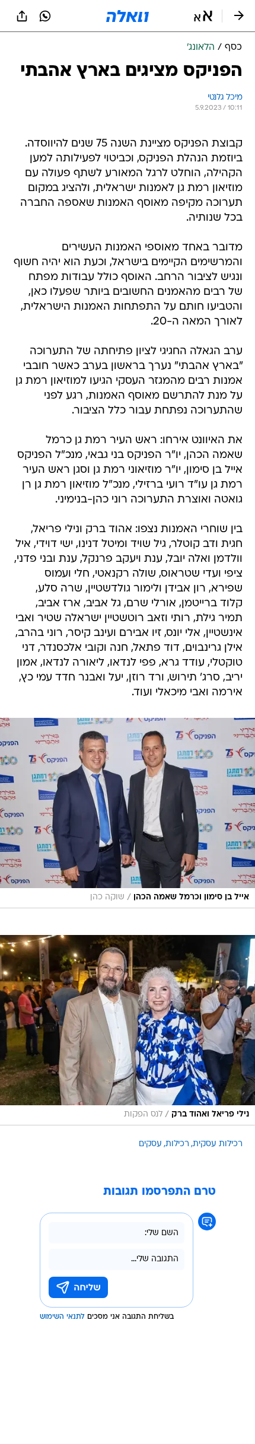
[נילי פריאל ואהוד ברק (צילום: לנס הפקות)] (127, 1030)
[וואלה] (127, 16)
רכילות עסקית (218, 1144)
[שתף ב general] (21, 16)
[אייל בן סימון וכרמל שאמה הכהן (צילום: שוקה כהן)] (127, 813)
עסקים (150, 1144)
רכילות (177, 1144)
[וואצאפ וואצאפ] (45, 16)
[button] (203, 16)
